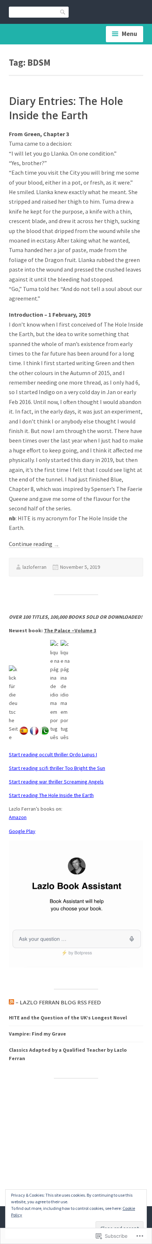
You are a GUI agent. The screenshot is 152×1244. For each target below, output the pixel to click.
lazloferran (34, 567)
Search (63, 11)
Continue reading (34, 544)
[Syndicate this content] (11, 1002)
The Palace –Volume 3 (70, 630)
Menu (129, 34)
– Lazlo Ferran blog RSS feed (58, 1002)
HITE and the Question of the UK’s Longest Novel (68, 1017)
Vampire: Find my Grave (37, 1033)
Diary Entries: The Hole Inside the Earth (66, 108)
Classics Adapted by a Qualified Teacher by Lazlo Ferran (68, 1054)
